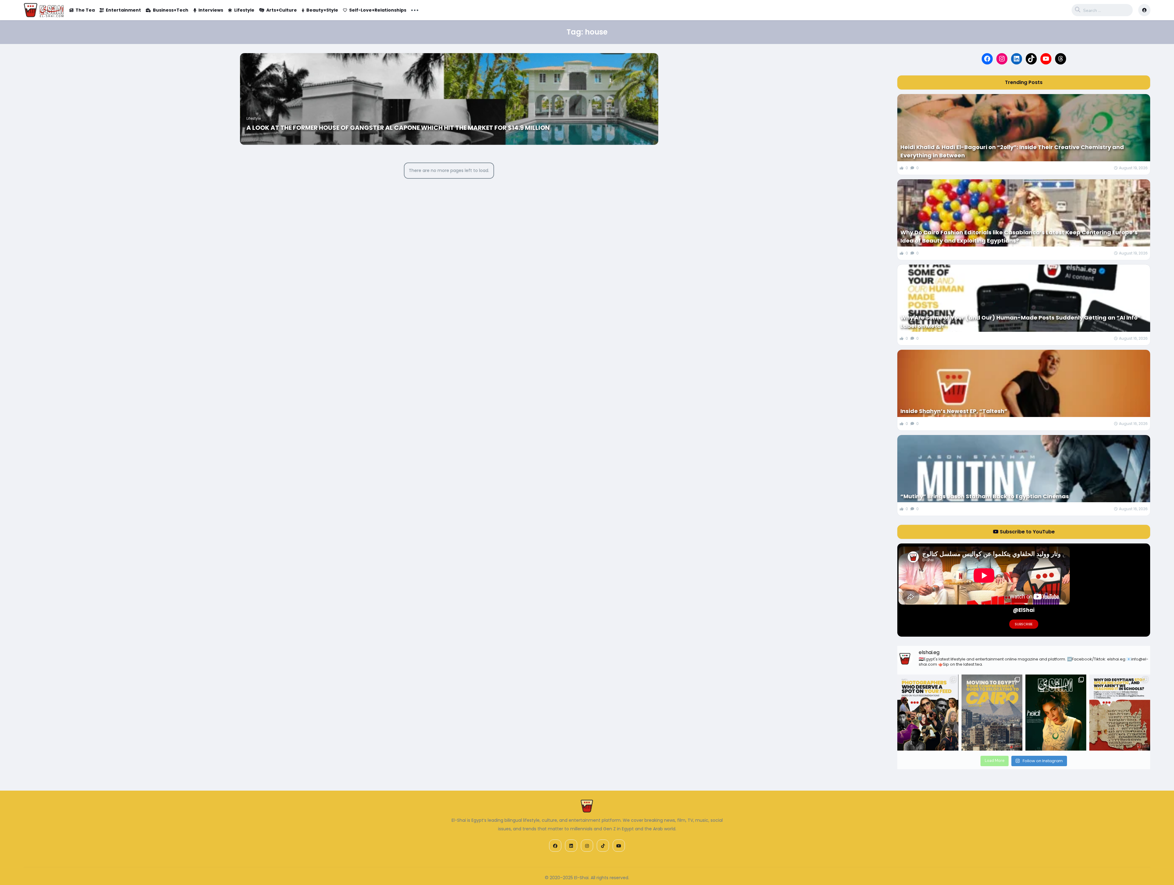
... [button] (415, 9)
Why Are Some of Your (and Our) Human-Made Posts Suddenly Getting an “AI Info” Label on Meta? (1020, 322)
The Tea (85, 10)
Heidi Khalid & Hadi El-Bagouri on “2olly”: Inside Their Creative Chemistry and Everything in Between (1012, 151)
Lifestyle (244, 10)
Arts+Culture (281, 10)
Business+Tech (170, 10)
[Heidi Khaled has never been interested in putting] (1055, 713)
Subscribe (1024, 624)
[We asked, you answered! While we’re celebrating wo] (927, 713)
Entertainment (123, 10)
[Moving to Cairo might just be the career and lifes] (992, 713)
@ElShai (1024, 610)
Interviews (210, 10)
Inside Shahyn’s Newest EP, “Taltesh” (953, 411)
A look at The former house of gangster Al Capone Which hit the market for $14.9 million (398, 127)
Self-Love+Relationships (377, 10)
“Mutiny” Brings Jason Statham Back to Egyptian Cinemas (984, 496)
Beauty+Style (322, 10)
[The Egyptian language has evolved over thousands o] (1119, 713)
